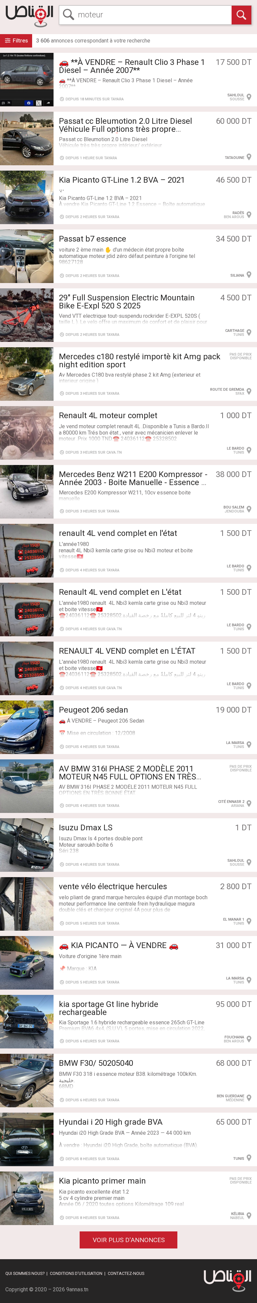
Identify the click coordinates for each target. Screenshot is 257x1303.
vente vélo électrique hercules (113, 886)
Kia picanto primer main (102, 1181)
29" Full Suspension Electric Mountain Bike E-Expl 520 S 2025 (127, 301)
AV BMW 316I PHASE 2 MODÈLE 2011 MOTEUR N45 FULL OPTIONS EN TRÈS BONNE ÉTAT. (127, 776)
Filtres (19, 40)
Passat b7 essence (92, 239)
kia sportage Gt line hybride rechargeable (108, 1008)
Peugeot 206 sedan (93, 710)
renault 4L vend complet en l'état (118, 533)
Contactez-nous (126, 1273)
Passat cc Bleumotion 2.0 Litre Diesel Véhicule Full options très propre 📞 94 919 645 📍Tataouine (125, 129)
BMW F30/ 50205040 (96, 1063)
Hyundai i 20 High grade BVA (111, 1122)
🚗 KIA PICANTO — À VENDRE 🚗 (119, 945)
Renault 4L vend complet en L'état (120, 592)
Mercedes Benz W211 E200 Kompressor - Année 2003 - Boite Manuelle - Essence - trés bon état (133, 482)
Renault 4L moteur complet (108, 415)
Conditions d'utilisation (76, 1273)
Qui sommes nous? (25, 1273)
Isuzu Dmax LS (85, 827)
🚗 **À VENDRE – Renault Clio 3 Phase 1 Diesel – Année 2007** (132, 66)
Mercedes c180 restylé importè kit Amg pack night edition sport (140, 360)
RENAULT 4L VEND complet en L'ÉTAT (127, 651)
